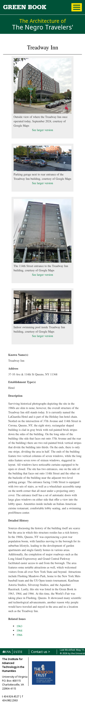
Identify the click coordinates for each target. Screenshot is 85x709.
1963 (19, 626)
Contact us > (40, 652)
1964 (19, 630)
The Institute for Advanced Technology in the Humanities (13, 665)
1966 (19, 635)
